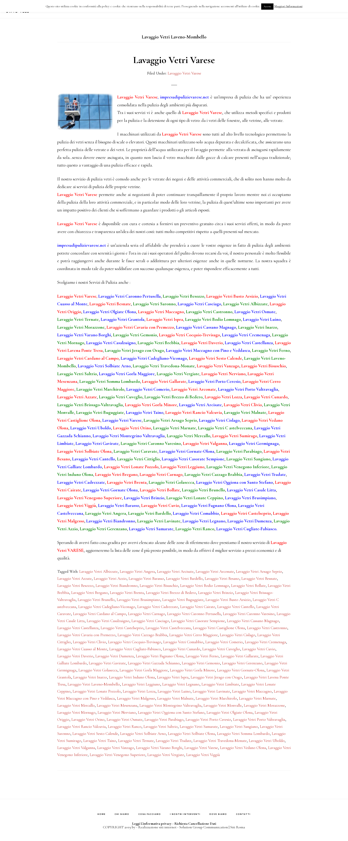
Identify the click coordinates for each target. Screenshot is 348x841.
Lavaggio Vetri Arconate (215, 571)
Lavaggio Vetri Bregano (89, 592)
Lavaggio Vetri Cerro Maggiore (193, 635)
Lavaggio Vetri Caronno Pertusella (194, 613)
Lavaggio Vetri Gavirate (107, 663)
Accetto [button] (267, 6)
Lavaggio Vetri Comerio (224, 642)
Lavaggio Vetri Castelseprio (121, 628)
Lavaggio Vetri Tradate (173, 740)
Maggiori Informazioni (288, 6)
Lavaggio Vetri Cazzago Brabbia (142, 635)
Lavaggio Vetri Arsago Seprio (259, 571)
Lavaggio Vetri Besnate (259, 578)
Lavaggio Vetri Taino (99, 740)
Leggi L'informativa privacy (152, 823)
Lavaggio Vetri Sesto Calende (95, 733)
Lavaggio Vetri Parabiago (163, 719)
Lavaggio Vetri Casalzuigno (108, 620)
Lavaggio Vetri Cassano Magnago (253, 620)
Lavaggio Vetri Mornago (76, 712)
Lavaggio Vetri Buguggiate (182, 599)
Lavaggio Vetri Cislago (237, 635)
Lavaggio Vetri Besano (222, 578)
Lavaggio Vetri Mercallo (76, 705)
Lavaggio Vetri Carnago (146, 613)
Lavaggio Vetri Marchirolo (216, 698)
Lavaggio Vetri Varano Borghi (159, 747)
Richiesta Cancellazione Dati (195, 823)
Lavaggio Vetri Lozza (139, 691)
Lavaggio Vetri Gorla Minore (192, 670)
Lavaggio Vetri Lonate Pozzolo (96, 691)
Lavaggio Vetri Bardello (184, 578)
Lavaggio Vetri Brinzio (215, 592)
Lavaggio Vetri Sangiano (239, 726)
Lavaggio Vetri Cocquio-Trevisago (134, 642)
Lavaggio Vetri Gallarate (239, 656)
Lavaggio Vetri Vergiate (165, 754)
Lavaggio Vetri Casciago (150, 620)
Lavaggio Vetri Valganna (76, 747)
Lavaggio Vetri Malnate (175, 698)
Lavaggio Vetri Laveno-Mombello (93, 684)
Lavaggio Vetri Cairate (197, 606)
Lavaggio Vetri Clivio (89, 642)
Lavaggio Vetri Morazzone (264, 705)
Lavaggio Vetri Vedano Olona (243, 747)
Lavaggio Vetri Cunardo (181, 649)
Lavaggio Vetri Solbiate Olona (191, 733)
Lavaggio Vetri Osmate (124, 719)
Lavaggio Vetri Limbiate (220, 684)
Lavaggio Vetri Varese (174, 60)
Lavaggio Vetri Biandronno (116, 585)
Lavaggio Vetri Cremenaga (265, 642)
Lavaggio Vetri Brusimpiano (138, 599)
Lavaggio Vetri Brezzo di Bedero (171, 592)
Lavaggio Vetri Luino (174, 691)
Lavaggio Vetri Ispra (172, 677)
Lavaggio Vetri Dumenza (114, 656)
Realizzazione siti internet (157, 827)
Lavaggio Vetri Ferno (202, 656)
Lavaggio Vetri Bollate (248, 585)
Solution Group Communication (203, 827)
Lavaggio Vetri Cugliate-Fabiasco (135, 649)
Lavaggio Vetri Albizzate (98, 571)
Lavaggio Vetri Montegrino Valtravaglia (170, 705)
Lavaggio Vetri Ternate (136, 740)
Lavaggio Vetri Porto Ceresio (208, 719)
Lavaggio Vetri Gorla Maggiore (143, 670)
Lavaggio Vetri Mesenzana (117, 705)
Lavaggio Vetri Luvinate (211, 691)
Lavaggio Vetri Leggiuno (141, 684)
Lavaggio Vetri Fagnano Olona (159, 656)
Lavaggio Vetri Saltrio (160, 726)
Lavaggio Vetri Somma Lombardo (243, 733)
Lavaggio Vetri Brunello (96, 599)
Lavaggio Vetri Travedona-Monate (220, 740)
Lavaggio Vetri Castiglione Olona (219, 628)
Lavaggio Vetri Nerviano (116, 712)
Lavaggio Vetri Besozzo (75, 585)
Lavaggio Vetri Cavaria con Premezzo (86, 635)
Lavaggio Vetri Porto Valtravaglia (259, 719)
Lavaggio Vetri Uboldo (267, 740)
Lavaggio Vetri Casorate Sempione (198, 620)
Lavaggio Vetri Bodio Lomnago (204, 585)
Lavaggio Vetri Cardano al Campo (99, 613)
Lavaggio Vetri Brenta (127, 592)
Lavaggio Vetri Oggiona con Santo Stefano (171, 712)
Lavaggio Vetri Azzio (110, 578)
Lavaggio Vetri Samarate (199, 726)
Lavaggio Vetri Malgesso (136, 698)
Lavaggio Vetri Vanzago (115, 747)
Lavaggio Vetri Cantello (235, 606)
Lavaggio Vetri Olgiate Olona (229, 712)
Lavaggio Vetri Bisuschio (159, 585)
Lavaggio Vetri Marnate (257, 698)
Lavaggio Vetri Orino (88, 719)
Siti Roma (237, 827)
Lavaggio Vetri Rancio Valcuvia (81, 726)
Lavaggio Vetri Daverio (75, 656)
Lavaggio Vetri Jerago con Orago (216, 677)
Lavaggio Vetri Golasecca (97, 670)
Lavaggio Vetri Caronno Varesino (248, 613)
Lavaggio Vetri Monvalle (222, 705)
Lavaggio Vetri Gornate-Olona (240, 670)
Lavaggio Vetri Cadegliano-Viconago (106, 606)
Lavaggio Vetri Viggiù (203, 754)
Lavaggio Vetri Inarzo (90, 677)
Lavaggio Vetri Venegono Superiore (117, 754)
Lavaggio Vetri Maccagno (252, 691)
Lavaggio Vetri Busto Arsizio (228, 599)
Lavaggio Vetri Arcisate (175, 571)
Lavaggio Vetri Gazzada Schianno (154, 663)
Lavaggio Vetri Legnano (180, 684)
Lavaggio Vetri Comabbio (183, 642)
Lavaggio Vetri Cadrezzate (157, 606)
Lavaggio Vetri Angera (137, 571)
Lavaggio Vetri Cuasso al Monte (82, 649)
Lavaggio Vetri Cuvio (258, 649)
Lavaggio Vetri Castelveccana (168, 628)
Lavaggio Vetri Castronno (267, 628)
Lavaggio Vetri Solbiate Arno (143, 733)
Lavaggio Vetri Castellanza (77, 628)
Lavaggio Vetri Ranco (124, 726)
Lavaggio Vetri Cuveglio (221, 649)
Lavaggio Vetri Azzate (74, 578)
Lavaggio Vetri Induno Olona (132, 677)
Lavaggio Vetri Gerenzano (242, 663)
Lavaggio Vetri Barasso (146, 578)
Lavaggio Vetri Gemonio (201, 663)
